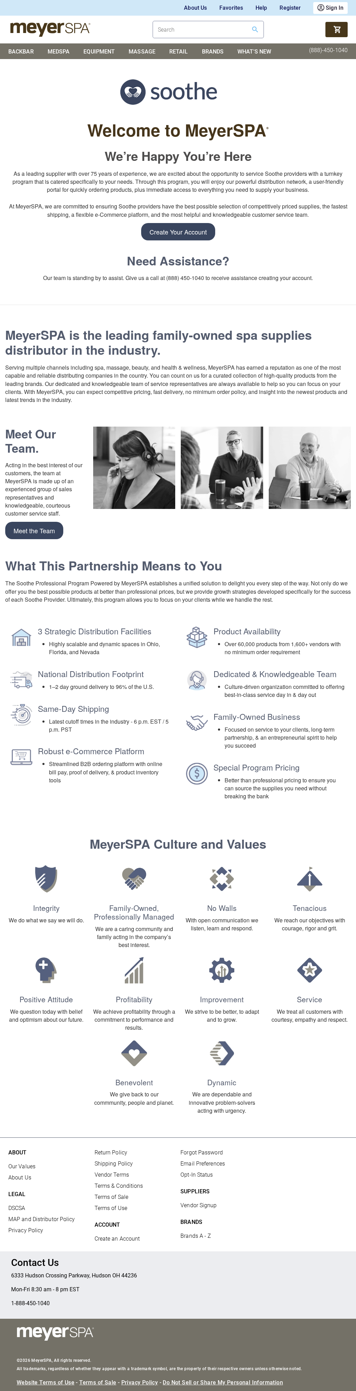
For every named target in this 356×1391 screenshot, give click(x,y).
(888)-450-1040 (328, 50)
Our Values (21, 1166)
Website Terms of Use (45, 1382)
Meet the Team (34, 530)
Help (261, 8)
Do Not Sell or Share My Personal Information (223, 1382)
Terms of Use (111, 1208)
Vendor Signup (198, 1205)
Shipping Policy (114, 1163)
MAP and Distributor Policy (41, 1219)
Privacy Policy (25, 1230)
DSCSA (16, 1208)
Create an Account (117, 1238)
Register (290, 8)
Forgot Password (201, 1152)
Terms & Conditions (119, 1186)
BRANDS (213, 51)
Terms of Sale (111, 1197)
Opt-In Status (196, 1174)
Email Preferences (202, 1163)
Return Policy (111, 1152)
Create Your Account (178, 231)
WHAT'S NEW (254, 51)
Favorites (231, 8)
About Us (195, 8)
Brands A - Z (195, 1236)
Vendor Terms (112, 1174)
